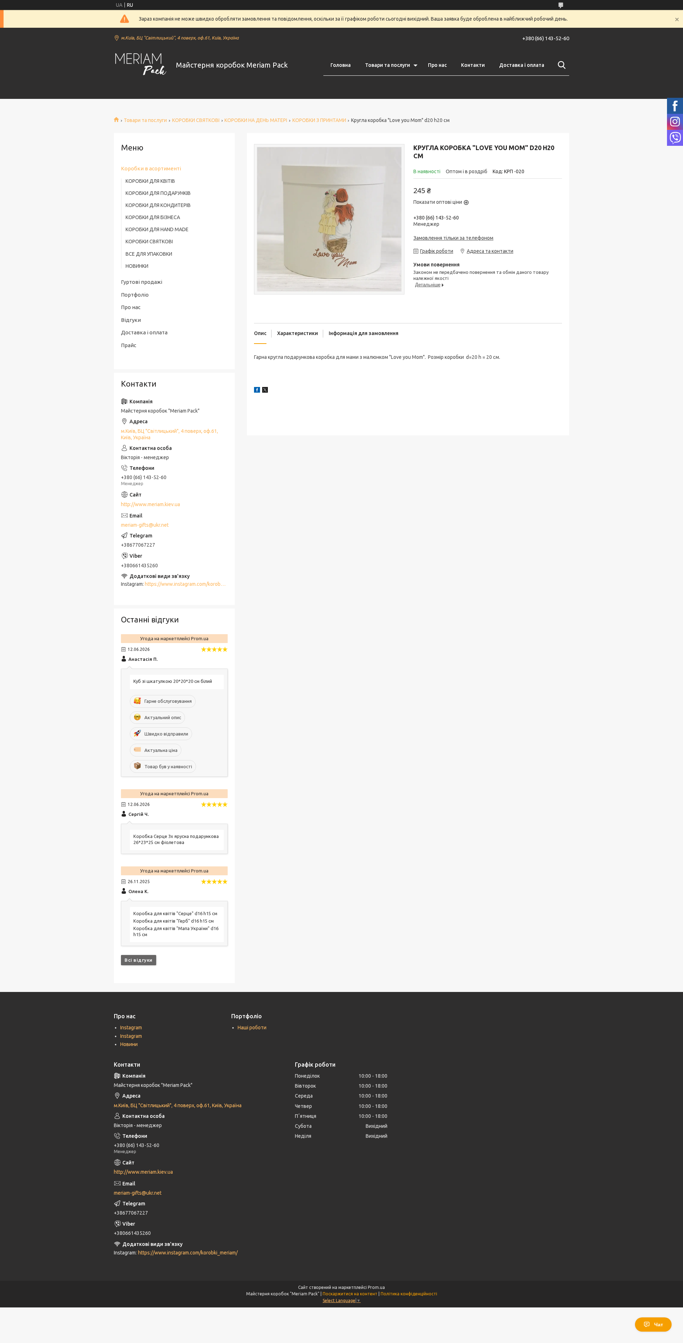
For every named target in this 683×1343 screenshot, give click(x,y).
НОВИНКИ (137, 266)
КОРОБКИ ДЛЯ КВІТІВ (150, 181)
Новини (129, 1044)
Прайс (128, 345)
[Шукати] (560, 65)
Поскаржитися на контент (350, 1293)
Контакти (473, 65)
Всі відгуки (139, 959)
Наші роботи (252, 1027)
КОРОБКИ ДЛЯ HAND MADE (157, 229)
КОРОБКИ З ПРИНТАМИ (319, 120)
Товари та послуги (387, 65)
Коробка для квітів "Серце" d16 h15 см (175, 913)
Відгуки (131, 320)
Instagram (131, 1027)
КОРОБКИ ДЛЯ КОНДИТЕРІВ (158, 205)
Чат (658, 1324)
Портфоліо (135, 295)
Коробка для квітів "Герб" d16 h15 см (173, 920)
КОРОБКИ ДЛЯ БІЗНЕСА (153, 217)
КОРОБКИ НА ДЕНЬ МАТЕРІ (255, 120)
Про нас (437, 65)
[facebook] (257, 391)
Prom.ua (376, 1287)
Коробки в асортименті (151, 168)
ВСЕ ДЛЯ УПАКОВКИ (149, 254)
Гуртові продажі (141, 282)
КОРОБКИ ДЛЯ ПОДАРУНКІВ (158, 193)
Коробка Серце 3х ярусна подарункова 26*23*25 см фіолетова (176, 839)
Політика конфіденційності (409, 1293)
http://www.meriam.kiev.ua (150, 504)
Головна (340, 65)
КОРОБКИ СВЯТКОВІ (195, 120)
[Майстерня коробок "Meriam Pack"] (140, 65)
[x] (265, 391)
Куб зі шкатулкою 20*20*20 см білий (172, 681)
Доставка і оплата (521, 65)
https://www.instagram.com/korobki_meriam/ (194, 584)
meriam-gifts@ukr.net (145, 525)
